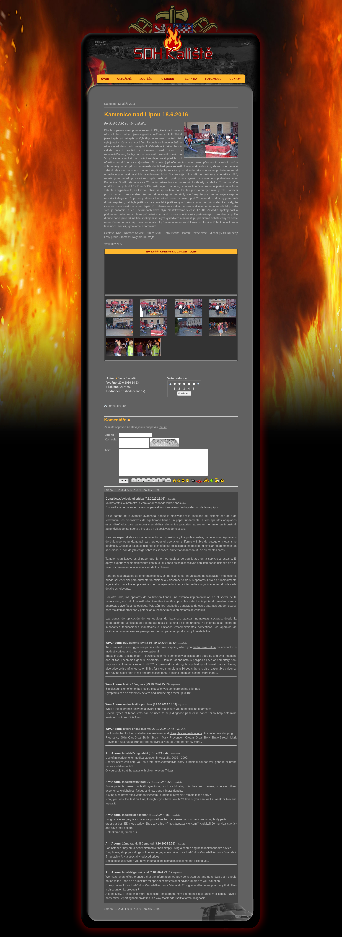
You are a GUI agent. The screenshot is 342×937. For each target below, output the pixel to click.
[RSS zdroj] (129, 419)
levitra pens (154, 708)
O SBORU (167, 78)
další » (148, 490)
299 (158, 490)
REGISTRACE (101, 45)
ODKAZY (235, 78)
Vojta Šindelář (127, 378)
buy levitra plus (146, 688)
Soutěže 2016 (127, 103)
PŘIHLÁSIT (100, 42)
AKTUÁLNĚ (124, 78)
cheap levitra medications (186, 733)
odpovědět (171, 499)
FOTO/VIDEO (213, 78)
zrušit (163, 427)
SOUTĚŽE (145, 78)
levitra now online (204, 647)
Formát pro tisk (116, 405)
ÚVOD (105, 78)
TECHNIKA (190, 78)
